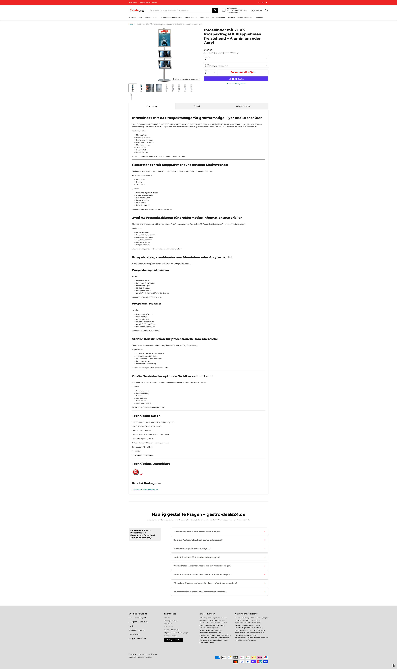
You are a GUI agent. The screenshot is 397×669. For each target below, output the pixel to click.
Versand (197, 106)
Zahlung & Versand (144, 3)
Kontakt (154, 3)
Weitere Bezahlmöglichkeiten (236, 84)
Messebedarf (133, 3)
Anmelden (258, 10)
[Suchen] (215, 10)
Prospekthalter (151, 17)
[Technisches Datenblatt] (136, 475)
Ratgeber (259, 17)
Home (131, 24)
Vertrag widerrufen (174, 640)
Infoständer (204, 17)
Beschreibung (152, 106)
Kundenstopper (191, 17)
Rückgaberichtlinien (243, 106)
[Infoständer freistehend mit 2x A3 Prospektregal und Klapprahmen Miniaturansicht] (133, 88)
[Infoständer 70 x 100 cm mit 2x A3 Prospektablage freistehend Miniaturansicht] (179, 88)
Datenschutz (168, 627)
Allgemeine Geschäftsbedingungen (176, 633)
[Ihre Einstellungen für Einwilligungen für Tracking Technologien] (393, 665)
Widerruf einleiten (170, 636)
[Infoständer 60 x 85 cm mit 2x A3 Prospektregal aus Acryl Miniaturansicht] (191, 88)
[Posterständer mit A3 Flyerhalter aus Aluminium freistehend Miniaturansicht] (159, 88)
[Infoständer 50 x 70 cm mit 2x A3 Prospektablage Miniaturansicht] (166, 88)
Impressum (168, 624)
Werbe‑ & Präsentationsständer (240, 17)
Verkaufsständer (218, 17)
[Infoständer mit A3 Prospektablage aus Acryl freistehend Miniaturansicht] (141, 88)
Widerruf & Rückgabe (171, 630)
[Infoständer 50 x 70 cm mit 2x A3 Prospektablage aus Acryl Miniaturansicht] (185, 88)
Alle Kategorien (135, 17)
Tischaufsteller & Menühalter (171, 17)
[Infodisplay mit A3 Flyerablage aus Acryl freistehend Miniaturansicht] (150, 88)
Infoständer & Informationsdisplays (145, 489)
